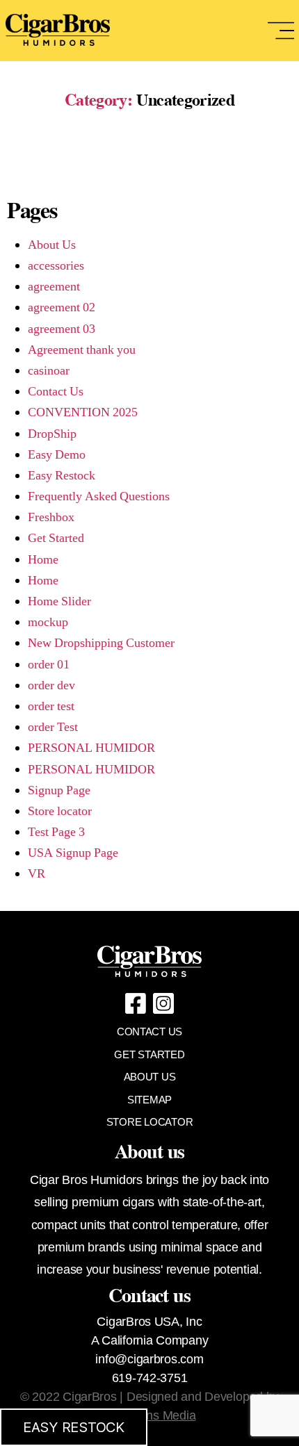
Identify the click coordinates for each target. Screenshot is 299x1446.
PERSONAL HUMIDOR (91, 748)
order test (51, 706)
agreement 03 (61, 329)
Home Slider (59, 601)
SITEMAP (149, 1100)
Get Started (56, 538)
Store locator (60, 811)
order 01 (49, 665)
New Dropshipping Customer (101, 643)
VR (36, 874)
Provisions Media (150, 1415)
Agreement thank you (82, 350)
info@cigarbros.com (149, 1359)
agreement (54, 287)
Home (43, 560)
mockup (48, 622)
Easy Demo (57, 455)
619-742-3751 (150, 1378)
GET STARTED (149, 1054)
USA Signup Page (73, 853)
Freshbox (51, 517)
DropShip (52, 434)
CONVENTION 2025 (83, 412)
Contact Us (55, 392)
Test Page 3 (56, 832)
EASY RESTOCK (73, 1427)
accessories (56, 266)
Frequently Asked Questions (99, 496)
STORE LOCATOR (149, 1122)
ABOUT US (150, 1077)
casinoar (49, 371)
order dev (51, 685)
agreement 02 (61, 307)
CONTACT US (149, 1031)
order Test (53, 727)
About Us (52, 245)
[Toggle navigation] (281, 30)
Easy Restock (61, 476)
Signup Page (59, 790)
